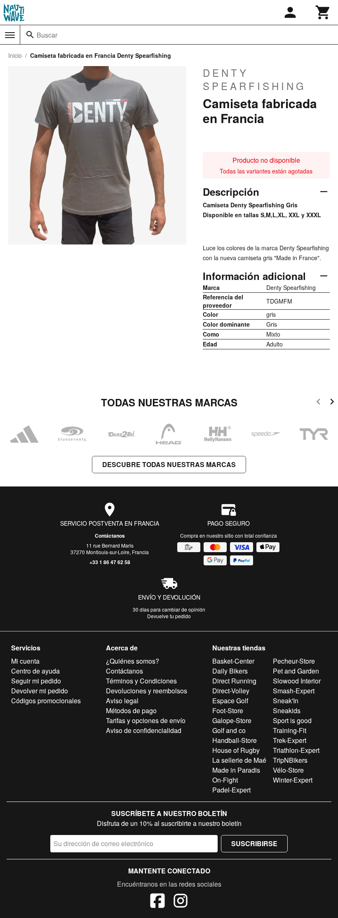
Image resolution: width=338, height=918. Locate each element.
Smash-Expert (294, 690)
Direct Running (234, 681)
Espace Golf (230, 700)
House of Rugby (236, 750)
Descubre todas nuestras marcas (169, 464)
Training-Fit (289, 730)
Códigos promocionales (46, 700)
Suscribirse (254, 843)
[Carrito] (323, 12)
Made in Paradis (236, 770)
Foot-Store (227, 710)
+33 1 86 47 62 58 (109, 562)
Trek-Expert (289, 740)
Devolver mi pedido (39, 690)
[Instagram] (180, 901)
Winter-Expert (292, 780)
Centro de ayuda (35, 671)
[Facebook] (157, 901)
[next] (332, 403)
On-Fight (225, 780)
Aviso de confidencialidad (143, 730)
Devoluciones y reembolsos (146, 690)
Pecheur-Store (294, 661)
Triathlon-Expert (296, 750)
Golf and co (229, 730)
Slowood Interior (297, 681)
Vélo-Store (288, 770)
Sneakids (286, 710)
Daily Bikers (230, 671)
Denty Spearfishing (254, 79)
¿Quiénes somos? (132, 661)
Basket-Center (233, 661)
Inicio (15, 55)
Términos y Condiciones (141, 681)
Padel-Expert (231, 790)
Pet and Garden (296, 671)
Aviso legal (122, 700)
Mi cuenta (25, 661)
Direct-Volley (230, 690)
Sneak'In (285, 700)
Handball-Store (234, 740)
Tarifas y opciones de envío (145, 720)
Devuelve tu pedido (169, 615)
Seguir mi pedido (36, 681)
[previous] (318, 403)
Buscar (47, 35)
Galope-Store (231, 720)
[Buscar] (30, 34)
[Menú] (10, 35)
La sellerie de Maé (239, 760)
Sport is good (292, 720)
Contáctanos (110, 535)
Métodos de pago (131, 710)
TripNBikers (290, 760)
